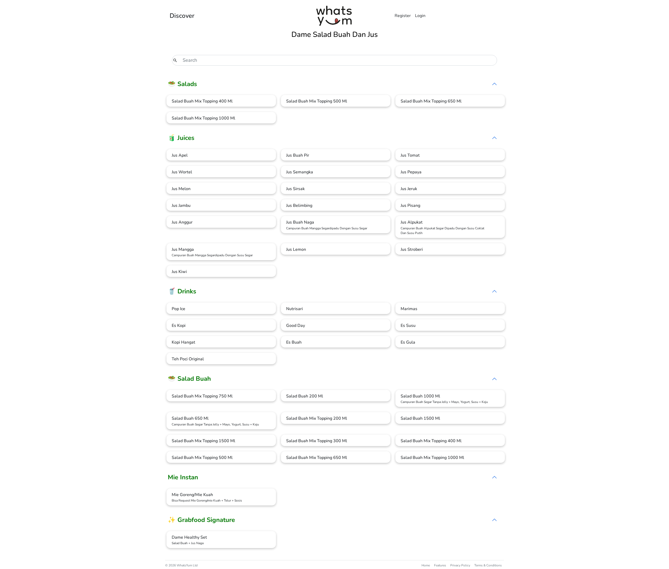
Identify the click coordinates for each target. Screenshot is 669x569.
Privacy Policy (460, 565)
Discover (182, 16)
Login (420, 16)
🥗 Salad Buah (189, 378)
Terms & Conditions (488, 565)
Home (426, 565)
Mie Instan (183, 477)
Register (403, 16)
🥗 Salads (182, 84)
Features (440, 565)
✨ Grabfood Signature (201, 520)
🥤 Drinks (182, 291)
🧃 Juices (181, 138)
